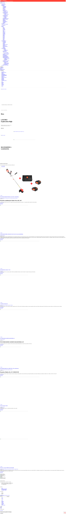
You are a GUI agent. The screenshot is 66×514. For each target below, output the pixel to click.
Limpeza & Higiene (5, 55)
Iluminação (3, 23)
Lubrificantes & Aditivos (5, 56)
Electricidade (4, 42)
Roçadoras (4, 25)
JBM (3, 31)
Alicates (5, 13)
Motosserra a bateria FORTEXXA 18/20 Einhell (7, 467)
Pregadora (5, 17)
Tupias (5, 11)
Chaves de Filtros (6, 52)
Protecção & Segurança (5, 61)
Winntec (4, 40)
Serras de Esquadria (5, 21)
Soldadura (4, 47)
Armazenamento (5, 51)
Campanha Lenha (4, 4)
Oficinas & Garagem (5, 46)
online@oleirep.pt (4, 0)
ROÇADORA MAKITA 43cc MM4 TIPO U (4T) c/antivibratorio (9, 368)
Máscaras (5, 62)
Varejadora (3, 65)
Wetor (3, 39)
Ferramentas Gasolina (5, 12)
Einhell (4, 28)
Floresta (4, 43)
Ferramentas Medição (5, 15)
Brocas (4, 8)
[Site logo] (2, 69)
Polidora (5, 16)
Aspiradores (4, 7)
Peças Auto (4, 60)
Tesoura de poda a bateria (4, 405)
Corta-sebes (4, 9)
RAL (2, 488)
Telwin (4, 38)
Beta (3, 27)
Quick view (1, 273)
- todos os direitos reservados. (5, 495)
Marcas (2, 26)
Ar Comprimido (4, 50)
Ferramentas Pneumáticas (6, 54)
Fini (3, 30)
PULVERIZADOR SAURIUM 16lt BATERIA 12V (7, 338)
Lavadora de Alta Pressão (6, 18)
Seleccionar (2, 513)
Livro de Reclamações (4, 489)
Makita (4, 34)
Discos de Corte (4, 10)
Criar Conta (1, 510)
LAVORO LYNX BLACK (4, 303)
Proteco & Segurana (5, 64)
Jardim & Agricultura (5, 44)
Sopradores (4, 22)
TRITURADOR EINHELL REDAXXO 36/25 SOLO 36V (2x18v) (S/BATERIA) (11, 234)
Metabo (4, 35)
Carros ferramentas (6, 14)
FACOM (4, 29)
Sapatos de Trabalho (6, 63)
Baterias (5, 49)
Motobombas (5, 59)
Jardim (2, 24)
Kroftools (4, 33)
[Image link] (19, 131)
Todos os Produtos (4, 48)
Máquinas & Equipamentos (6, 57)
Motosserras (4, 20)
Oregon (4, 36)
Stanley (4, 37)
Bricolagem (4, 41)
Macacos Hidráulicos (6, 53)
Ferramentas (3, 5)
